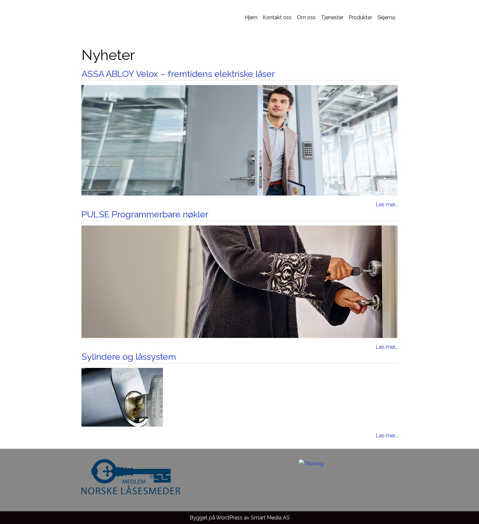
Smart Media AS (270, 518)
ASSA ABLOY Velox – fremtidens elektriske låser (178, 74)
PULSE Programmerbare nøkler (144, 214)
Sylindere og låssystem (128, 357)
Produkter (360, 17)
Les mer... (387, 204)
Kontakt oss (277, 17)
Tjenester (332, 17)
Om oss (306, 17)
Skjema (386, 17)
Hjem (251, 17)
